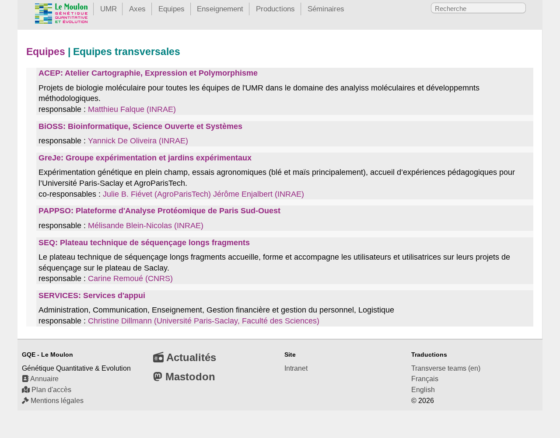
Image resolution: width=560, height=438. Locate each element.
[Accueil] (61, 15)
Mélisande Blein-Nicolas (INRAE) (145, 225)
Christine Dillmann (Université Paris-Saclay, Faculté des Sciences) (203, 320)
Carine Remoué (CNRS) (130, 278)
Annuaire (44, 378)
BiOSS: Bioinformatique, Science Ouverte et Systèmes (140, 126)
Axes (137, 8)
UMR (108, 8)
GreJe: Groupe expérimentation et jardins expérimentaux (145, 157)
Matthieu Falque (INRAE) (132, 109)
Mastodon (188, 376)
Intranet (296, 368)
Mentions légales (56, 400)
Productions (275, 8)
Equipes (171, 8)
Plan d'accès (50, 389)
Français (424, 378)
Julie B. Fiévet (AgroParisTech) (157, 194)
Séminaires (326, 8)
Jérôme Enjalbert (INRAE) (258, 194)
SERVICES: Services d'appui (91, 295)
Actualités (190, 357)
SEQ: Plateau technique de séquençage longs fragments (144, 242)
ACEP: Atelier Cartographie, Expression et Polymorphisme (148, 73)
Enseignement (220, 8)
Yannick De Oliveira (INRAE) (138, 140)
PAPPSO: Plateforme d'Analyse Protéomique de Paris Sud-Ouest (159, 210)
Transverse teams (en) (445, 368)
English (423, 389)
